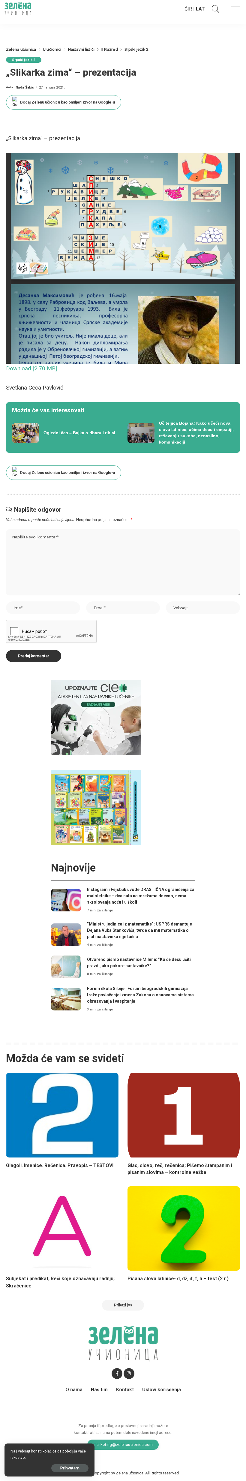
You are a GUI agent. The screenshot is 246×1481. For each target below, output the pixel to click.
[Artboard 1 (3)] (96, 717)
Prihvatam (70, 1468)
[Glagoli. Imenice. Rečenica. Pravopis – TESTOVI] (62, 1115)
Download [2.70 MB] (31, 368)
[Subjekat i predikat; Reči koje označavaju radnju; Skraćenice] (62, 1228)
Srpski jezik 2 (23, 60)
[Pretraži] (214, 9)
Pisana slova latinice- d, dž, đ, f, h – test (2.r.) (178, 1278)
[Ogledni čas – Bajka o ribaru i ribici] (65, 432)
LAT (200, 9)
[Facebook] (117, 1373)
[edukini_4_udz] (96, 807)
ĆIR (188, 9)
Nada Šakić (25, 87)
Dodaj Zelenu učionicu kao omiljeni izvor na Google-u (67, 102)
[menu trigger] (232, 9)
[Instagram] (129, 1373)
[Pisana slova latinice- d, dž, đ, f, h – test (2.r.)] (184, 1228)
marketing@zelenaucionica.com (123, 1444)
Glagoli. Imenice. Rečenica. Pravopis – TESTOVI (59, 1165)
